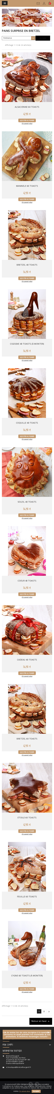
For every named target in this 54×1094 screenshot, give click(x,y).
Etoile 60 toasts (27, 817)
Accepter (36, 1091)
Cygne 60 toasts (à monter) (27, 975)
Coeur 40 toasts (27, 580)
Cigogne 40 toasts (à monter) (27, 343)
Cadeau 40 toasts (27, 659)
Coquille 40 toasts (27, 422)
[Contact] (38, 4)
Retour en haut (40, 1021)
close (48, 1032)
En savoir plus (27, 123)
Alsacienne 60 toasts (27, 107)
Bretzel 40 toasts (27, 264)
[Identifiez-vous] (44, 4)
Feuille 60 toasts (27, 896)
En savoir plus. (24, 1091)
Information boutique (12, 1050)
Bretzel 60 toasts (27, 738)
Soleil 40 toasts (27, 501)
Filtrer (42, 38)
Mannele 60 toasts (27, 186)
